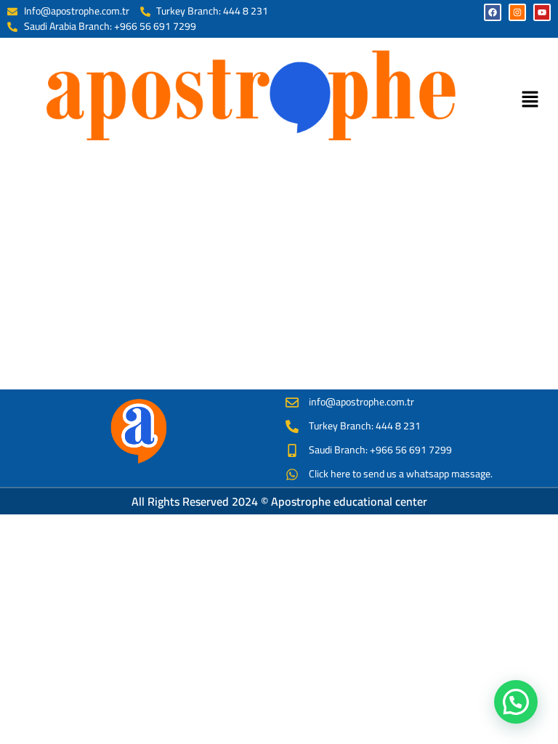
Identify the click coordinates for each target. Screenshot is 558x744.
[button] (529, 100)
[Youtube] (542, 12)
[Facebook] (492, 12)
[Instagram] (517, 12)
